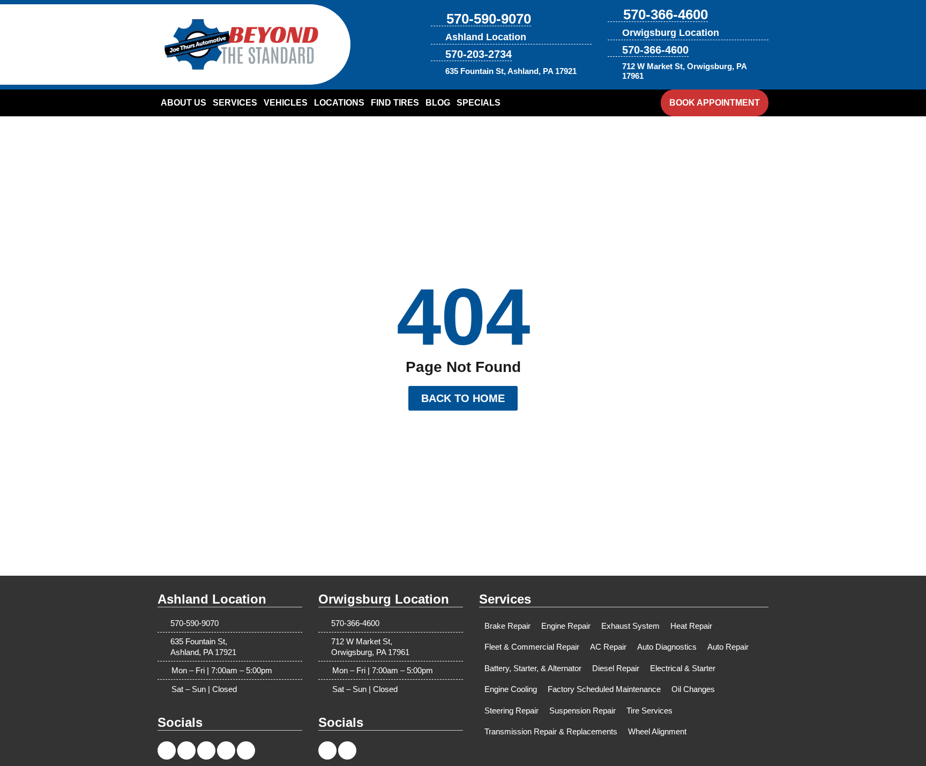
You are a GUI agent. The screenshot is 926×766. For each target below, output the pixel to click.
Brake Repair (507, 625)
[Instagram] (186, 750)
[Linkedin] (206, 750)
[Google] (246, 750)
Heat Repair (691, 625)
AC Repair (608, 646)
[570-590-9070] (437, 19)
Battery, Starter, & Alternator (532, 668)
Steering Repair (511, 710)
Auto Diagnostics (667, 646)
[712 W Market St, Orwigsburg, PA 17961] (613, 71)
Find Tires (395, 102)
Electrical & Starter (682, 668)
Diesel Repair (615, 668)
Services (235, 102)
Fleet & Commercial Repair (531, 646)
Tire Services (649, 710)
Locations (339, 102)
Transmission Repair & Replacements (550, 731)
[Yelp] (226, 750)
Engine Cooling (510, 689)
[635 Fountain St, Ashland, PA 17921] (436, 71)
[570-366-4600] (613, 15)
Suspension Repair (582, 710)
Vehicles (286, 102)
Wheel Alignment (657, 731)
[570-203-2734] (436, 54)
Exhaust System (630, 625)
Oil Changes (693, 689)
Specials (479, 102)
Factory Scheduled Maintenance (604, 689)
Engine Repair (566, 625)
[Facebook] (167, 750)
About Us (183, 102)
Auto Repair (728, 646)
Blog (437, 102)
